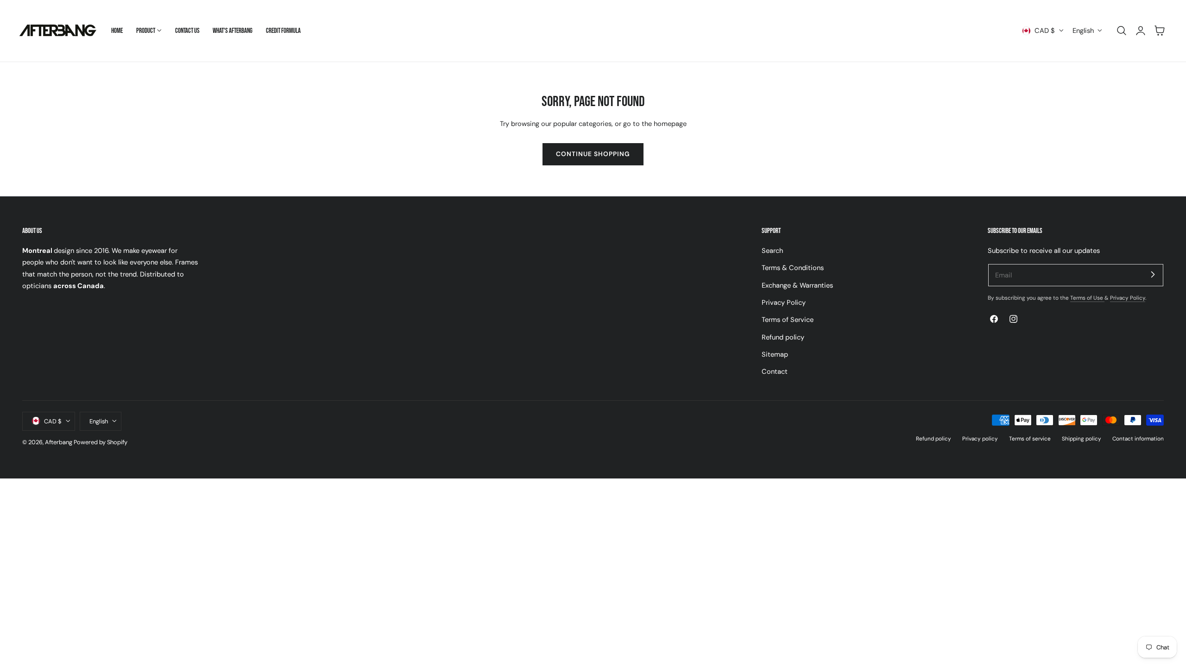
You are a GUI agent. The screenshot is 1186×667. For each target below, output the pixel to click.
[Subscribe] (1153, 275)
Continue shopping (593, 154)
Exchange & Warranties (797, 284)
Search (772, 250)
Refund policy (783, 336)
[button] (1121, 30)
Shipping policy (1081, 438)
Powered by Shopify (100, 442)
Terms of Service (788, 319)
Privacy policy (980, 438)
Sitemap (775, 354)
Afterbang (58, 442)
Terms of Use (1087, 298)
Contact (775, 371)
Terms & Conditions (793, 267)
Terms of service (1030, 438)
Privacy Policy (784, 302)
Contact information (1138, 438)
